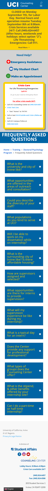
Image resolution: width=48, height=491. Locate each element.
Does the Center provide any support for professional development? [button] (21, 351)
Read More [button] (22, 47)
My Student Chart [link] (26, 69)
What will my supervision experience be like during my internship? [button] (19, 315)
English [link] (10, 489)
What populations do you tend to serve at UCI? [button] (21, 220)
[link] (20, 4)
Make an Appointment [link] (26, 76)
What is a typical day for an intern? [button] (20, 334)
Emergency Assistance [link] (26, 62)
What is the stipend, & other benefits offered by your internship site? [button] (20, 390)
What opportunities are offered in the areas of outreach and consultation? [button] (20, 185)
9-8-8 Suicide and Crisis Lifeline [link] (28, 115)
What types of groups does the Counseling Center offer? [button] (19, 370)
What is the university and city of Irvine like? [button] (21, 166)
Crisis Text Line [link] (13, 107)
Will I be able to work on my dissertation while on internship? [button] (19, 238)
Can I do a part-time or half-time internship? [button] (20, 408)
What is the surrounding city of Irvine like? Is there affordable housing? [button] (20, 258)
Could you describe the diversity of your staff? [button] (20, 203)
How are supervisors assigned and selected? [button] (21, 276)
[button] (41, 5)
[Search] (41, 3)
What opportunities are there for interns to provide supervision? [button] (21, 294)
